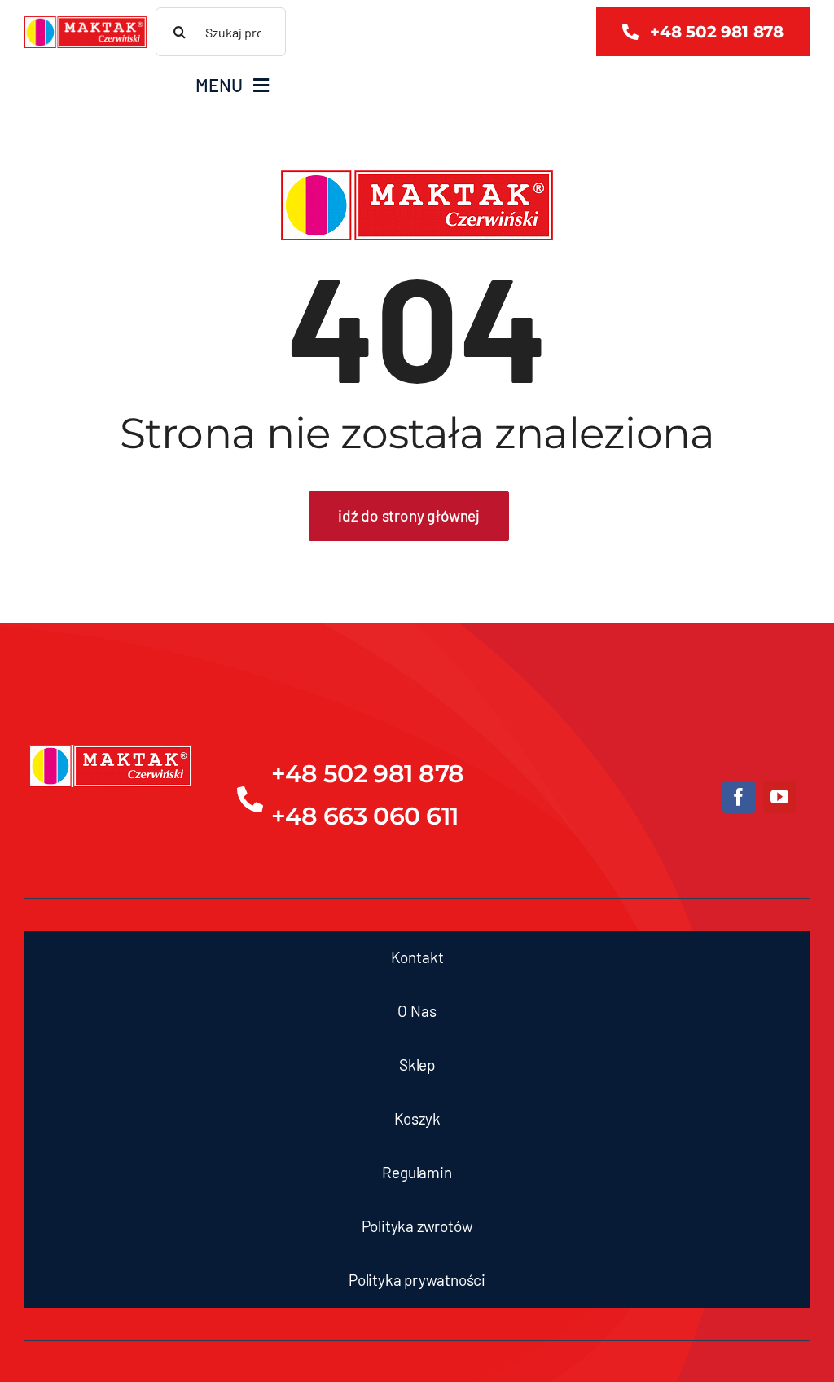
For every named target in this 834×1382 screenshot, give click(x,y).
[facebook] (738, 797)
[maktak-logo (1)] (85, 24)
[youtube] (779, 797)
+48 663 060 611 (365, 816)
